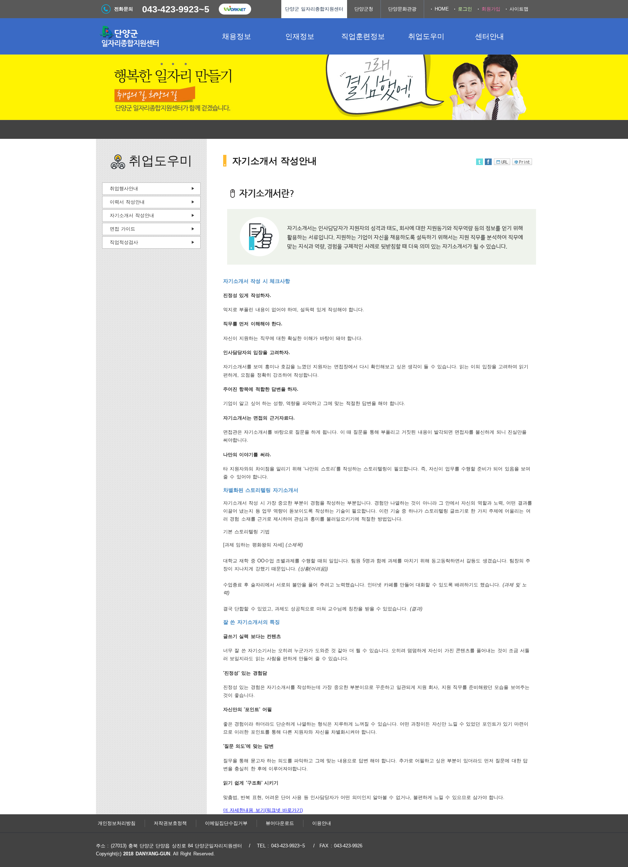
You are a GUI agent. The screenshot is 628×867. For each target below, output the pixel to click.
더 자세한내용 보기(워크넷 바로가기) (263, 810)
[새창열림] (234, 9)
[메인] (150, 36)
